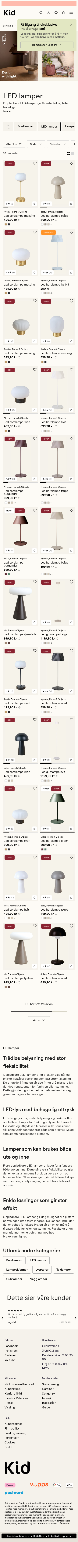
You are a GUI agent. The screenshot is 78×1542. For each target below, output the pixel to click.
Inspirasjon (49, 1403)
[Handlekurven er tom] (63, 12)
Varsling (10, 1407)
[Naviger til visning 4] (27, 413)
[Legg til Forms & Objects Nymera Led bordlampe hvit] (71, 410)
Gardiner (47, 1389)
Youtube (10, 1360)
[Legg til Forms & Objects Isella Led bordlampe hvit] (34, 897)
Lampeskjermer (17, 1269)
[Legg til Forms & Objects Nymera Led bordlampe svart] (71, 691)
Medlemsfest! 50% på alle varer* (39, 3)
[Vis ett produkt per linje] (72, 153)
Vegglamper (38, 1279)
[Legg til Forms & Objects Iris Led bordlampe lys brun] (34, 966)
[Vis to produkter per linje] (68, 153)
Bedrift (9, 1447)
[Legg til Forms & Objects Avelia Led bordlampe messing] (34, 203)
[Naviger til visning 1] (6, 413)
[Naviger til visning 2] (13, 413)
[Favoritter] (56, 12)
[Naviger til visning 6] (72, 413)
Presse (9, 1403)
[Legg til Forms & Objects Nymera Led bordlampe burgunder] (34, 479)
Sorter (33, 144)
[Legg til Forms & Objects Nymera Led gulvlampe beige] (71, 622)
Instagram (11, 1350)
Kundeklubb (13, 1389)
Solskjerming (50, 1384)
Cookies (10, 1442)
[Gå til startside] (9, 12)
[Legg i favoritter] (34, 163)
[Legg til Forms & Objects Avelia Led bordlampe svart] (34, 691)
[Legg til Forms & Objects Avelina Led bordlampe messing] (71, 341)
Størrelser (56, 144)
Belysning (8, 25)
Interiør (47, 1398)
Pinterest (10, 1355)
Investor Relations (16, 1398)
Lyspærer (42, 1269)
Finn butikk (12, 1428)
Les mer (7, 111)
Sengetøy (48, 1393)
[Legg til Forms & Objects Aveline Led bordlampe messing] (34, 341)
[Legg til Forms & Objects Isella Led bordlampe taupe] (71, 897)
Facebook (11, 1346)
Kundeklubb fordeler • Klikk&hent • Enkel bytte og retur (39, 1535)
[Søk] (41, 12)
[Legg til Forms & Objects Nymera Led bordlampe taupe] (71, 479)
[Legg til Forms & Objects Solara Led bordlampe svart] (71, 966)
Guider (46, 1407)
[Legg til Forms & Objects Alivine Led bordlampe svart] (34, 410)
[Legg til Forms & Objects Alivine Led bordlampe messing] (34, 272)
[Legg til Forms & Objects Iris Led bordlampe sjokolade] (34, 622)
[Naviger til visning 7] (35, 482)
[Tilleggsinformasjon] (18, 220)
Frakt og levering (15, 1433)
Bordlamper (25, 126)
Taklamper (63, 1269)
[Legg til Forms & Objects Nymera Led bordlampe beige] (71, 550)
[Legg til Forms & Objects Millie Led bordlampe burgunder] (34, 550)
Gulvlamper (14, 1279)
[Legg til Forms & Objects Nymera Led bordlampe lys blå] (71, 272)
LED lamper (49, 126)
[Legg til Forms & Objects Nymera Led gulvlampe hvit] (71, 760)
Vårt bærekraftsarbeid (19, 1384)
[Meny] (71, 12)
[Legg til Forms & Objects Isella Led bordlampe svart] (34, 760)
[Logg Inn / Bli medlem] (48, 12)
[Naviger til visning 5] (34, 413)
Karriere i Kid (13, 1393)
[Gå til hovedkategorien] (8, 126)
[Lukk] (71, 24)
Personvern (12, 1437)
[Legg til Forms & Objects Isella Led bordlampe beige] (71, 203)
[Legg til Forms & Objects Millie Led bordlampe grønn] (71, 828)
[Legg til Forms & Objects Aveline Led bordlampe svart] (34, 828)
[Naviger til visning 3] (20, 413)
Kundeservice (14, 1424)
